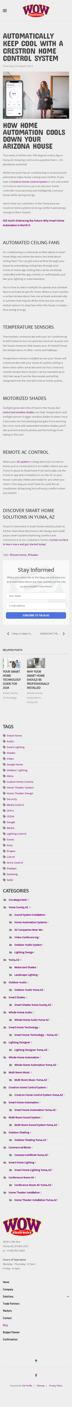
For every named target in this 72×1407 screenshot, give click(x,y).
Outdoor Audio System (28, 944)
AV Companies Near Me (28, 929)
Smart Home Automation (24, 1102)
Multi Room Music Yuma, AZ (31, 1080)
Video (10, 758)
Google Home (15, 764)
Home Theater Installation (24, 1192)
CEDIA (10, 816)
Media (10, 828)
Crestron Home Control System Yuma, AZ (39, 1095)
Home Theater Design (20, 793)
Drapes (11, 851)
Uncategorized (17, 899)
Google (11, 822)
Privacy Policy (55, 1386)
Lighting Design (23, 952)
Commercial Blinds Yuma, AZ (31, 1155)
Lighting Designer (19, 1042)
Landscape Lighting (26, 974)
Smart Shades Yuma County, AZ (32, 1004)
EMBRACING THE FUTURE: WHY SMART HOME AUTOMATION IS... (54, 634)
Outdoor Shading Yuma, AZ (30, 1140)
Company (8, 1289)
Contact (7, 1318)
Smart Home (19, 555)
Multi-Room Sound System (24, 1117)
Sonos (10, 839)
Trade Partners (11, 1303)
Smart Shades (17, 997)
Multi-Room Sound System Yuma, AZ (35, 1125)
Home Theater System (20, 787)
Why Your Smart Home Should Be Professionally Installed (38, 679)
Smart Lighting (16, 747)
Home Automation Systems (30, 922)
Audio (10, 741)
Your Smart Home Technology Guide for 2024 (12, 679)
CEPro (10, 810)
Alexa (10, 776)
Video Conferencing (26, 937)
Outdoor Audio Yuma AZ (29, 989)
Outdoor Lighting (17, 770)
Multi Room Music (19, 1072)
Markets (7, 1310)
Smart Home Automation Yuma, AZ (35, 1110)
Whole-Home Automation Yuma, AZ (35, 698)
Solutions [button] (8, 1296)
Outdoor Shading (19, 1132)
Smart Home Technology (10, 695)
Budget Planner (11, 1332)
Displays (12, 868)
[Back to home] (36, 10)
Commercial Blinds (20, 1147)
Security (12, 799)
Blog (5, 1325)
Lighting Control (16, 833)
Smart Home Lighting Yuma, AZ (32, 1170)
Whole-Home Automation (24, 1057)
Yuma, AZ (14, 959)
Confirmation (10, 1339)
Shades (34, 555)
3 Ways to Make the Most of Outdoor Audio (23, 634)
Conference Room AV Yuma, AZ (32, 1185)
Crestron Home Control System (27, 1087)
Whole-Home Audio (20, 1012)
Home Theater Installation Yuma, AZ (35, 1200)
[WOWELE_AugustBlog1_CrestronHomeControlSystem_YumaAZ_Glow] (36, 95)
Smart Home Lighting (21, 1162)
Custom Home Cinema (20, 781)
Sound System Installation (29, 914)
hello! (10, 880)
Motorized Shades (25, 967)
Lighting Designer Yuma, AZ (30, 1050)
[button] (5, 10)
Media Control (15, 805)
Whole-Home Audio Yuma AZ (31, 1019)
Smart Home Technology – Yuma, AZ (35, 1034)
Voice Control (15, 862)
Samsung (12, 874)
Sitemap (41, 1386)
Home (6, 1282)
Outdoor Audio (17, 982)
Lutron (11, 856)
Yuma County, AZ (18, 907)
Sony (10, 845)
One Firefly (27, 1386)
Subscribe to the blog (36, 615)
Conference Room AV (21, 1177)
